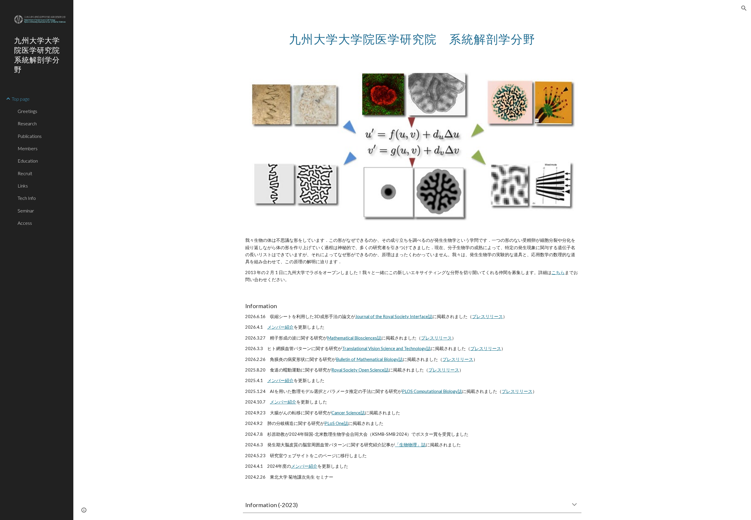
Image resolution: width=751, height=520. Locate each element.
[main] (412, 37)
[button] (744, 8)
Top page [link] (21, 99)
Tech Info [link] (27, 198)
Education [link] (28, 160)
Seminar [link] (26, 210)
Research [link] (27, 123)
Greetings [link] (27, 111)
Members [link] (28, 148)
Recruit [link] (25, 173)
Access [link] (25, 223)
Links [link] (23, 185)
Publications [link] (30, 136)
